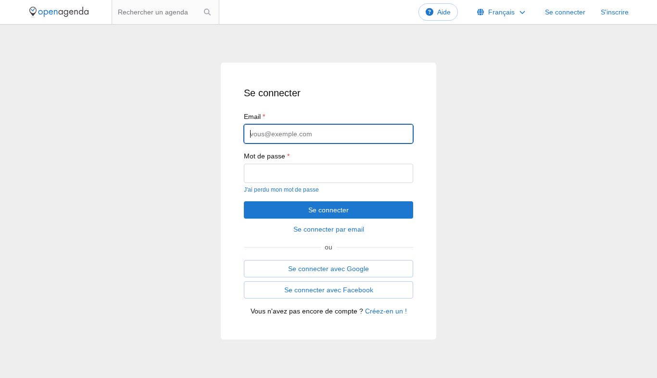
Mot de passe (267, 156)
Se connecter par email (328, 229)
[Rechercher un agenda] (207, 12)
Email (254, 116)
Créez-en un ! (386, 311)
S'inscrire (615, 12)
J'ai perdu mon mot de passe (281, 189)
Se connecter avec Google (328, 269)
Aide (444, 12)
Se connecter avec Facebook (328, 290)
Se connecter (565, 12)
